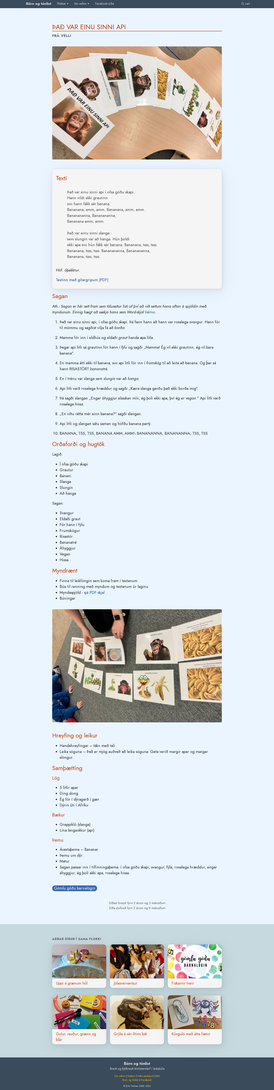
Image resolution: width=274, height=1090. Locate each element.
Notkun (131, 1076)
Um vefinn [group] (80, 3)
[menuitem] (104, 4)
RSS (157, 1076)
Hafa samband (145, 1076)
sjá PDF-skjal (94, 592)
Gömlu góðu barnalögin (74, 888)
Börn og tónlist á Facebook (137, 1080)
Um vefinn (119, 1076)
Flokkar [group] (61, 3)
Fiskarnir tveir (182, 983)
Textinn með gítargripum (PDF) (82, 280)
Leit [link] (247, 3)
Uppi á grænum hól (71, 983)
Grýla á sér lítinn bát (130, 1034)
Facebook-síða (104, 3)
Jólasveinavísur (125, 983)
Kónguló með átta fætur (190, 1034)
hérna (150, 312)
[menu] (63, 4)
